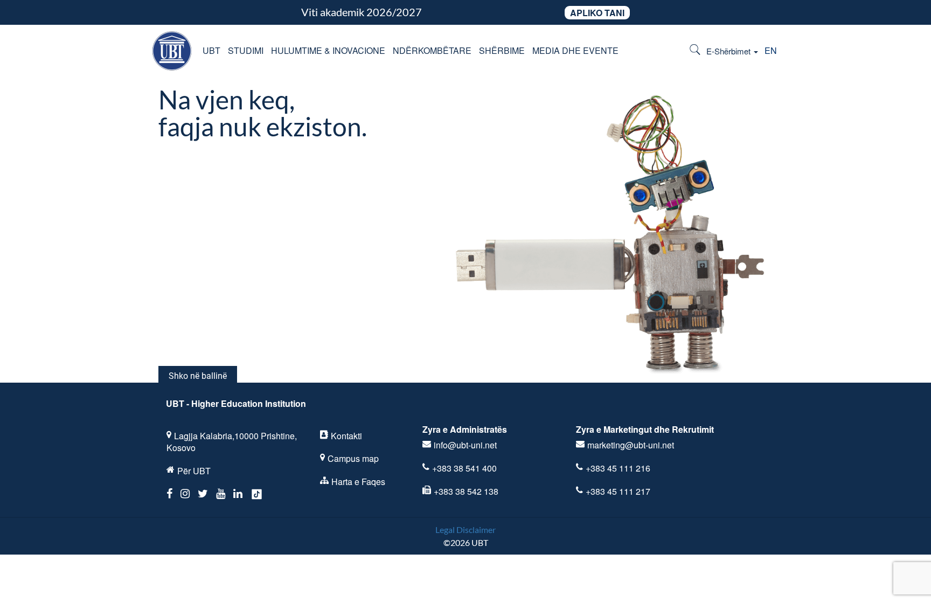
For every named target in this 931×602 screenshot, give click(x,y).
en (771, 50)
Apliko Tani (597, 12)
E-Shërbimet (729, 51)
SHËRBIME (502, 50)
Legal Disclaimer (465, 529)
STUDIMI (245, 50)
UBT (211, 50)
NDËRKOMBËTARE (432, 50)
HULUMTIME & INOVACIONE (328, 50)
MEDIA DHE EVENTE (575, 50)
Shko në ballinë (198, 376)
